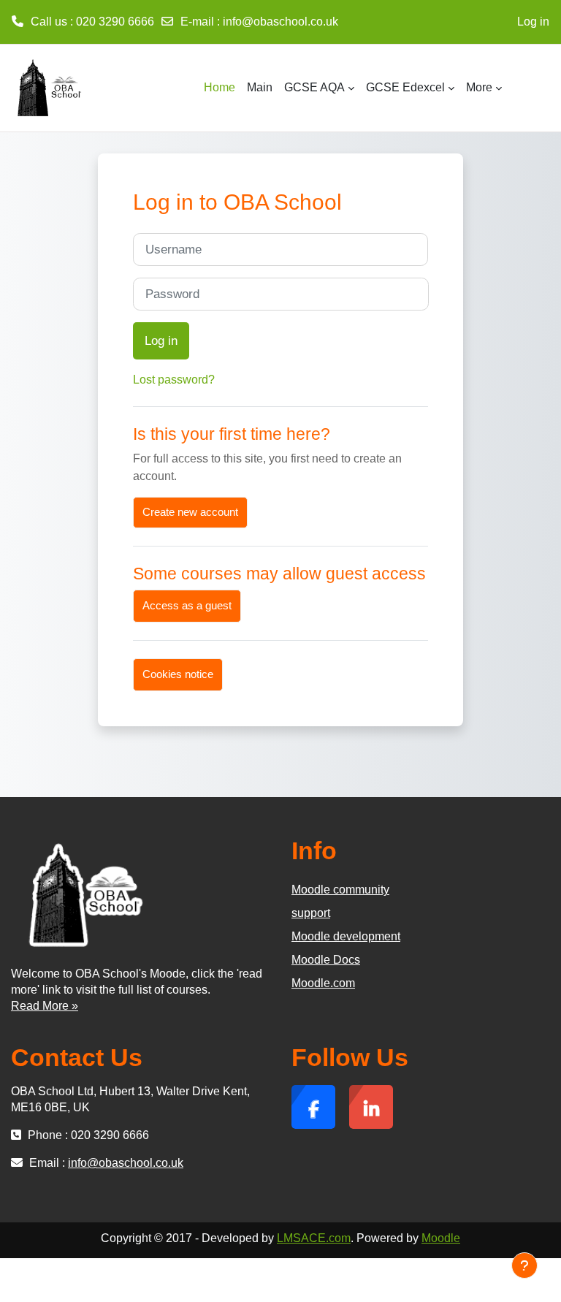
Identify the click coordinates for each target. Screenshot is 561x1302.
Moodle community (340, 889)
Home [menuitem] (219, 87)
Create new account (190, 512)
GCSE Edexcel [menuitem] (405, 87)
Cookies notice (177, 674)
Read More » (44, 1006)
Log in (533, 21)
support (310, 913)
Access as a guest (187, 606)
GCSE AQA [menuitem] (314, 87)
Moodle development (345, 936)
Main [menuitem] (259, 87)
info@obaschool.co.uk (280, 21)
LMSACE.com (314, 1238)
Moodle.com (323, 983)
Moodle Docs (325, 959)
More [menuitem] (479, 87)
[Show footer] (524, 1265)
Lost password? (174, 379)
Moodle (440, 1238)
